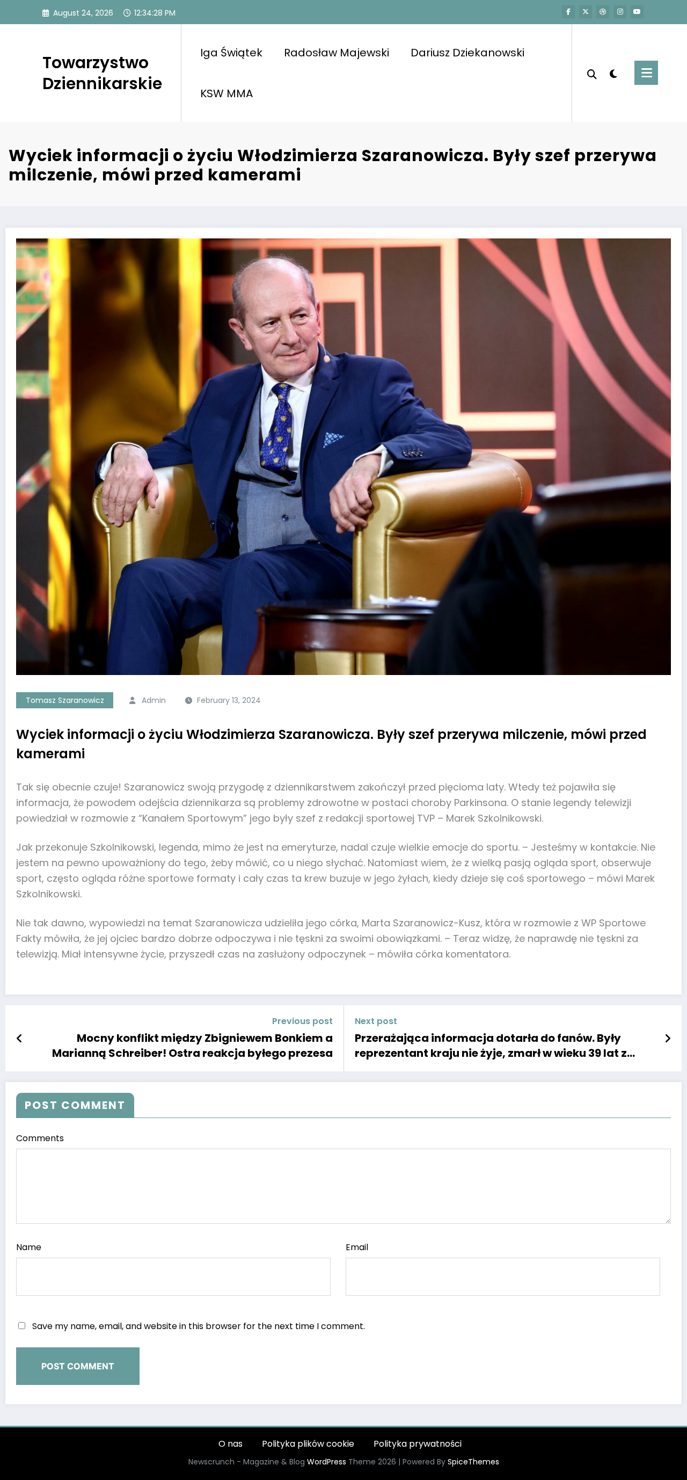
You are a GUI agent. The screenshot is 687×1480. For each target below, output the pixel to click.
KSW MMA (226, 93)
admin (154, 700)
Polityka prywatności (418, 1444)
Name (28, 1247)
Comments (40, 1138)
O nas (230, 1444)
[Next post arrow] (667, 1038)
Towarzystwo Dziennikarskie (102, 73)
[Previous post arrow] (19, 1038)
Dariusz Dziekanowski (467, 52)
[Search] (592, 73)
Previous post (302, 1021)
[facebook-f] (568, 11)
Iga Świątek (231, 52)
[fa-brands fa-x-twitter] (585, 11)
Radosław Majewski (336, 52)
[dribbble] (602, 11)
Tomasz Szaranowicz (65, 700)
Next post (376, 1021)
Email (357, 1247)
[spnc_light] (613, 72)
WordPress (326, 1461)
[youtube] (637, 11)
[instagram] (619, 11)
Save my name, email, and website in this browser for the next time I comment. (198, 1326)
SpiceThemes (473, 1461)
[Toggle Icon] (646, 73)
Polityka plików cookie (308, 1444)
